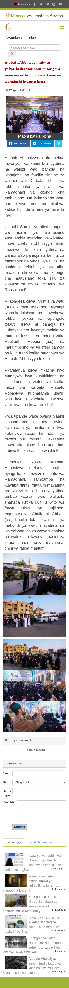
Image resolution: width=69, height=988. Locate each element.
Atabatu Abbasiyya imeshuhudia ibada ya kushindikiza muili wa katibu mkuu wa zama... (32, 965)
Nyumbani (14, 37)
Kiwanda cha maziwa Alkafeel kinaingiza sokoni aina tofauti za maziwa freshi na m (31, 924)
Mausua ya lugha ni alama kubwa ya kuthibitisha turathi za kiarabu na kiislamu (31, 883)
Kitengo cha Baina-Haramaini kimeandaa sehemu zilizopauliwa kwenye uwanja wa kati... (32, 944)
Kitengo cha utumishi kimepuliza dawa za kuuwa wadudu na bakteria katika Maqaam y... (31, 903)
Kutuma (19, 826)
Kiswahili (23, 4)
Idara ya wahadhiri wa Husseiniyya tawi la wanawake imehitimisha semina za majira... (33, 862)
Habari (31, 37)
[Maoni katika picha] (34, 114)
